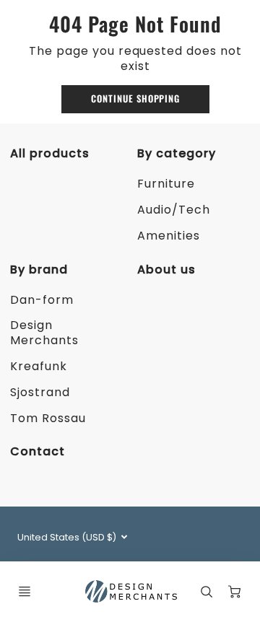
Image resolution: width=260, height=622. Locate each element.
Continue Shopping (135, 98)
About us (166, 269)
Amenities (168, 235)
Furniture (166, 183)
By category (176, 153)
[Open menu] (24, 591)
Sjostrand (40, 392)
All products (50, 153)
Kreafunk (38, 366)
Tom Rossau (48, 418)
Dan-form (42, 300)
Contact (37, 451)
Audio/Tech (173, 209)
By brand (39, 269)
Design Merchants (44, 333)
